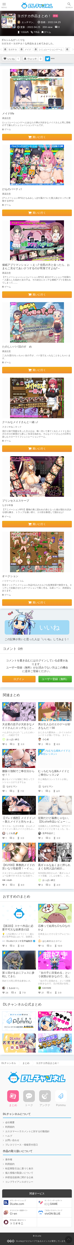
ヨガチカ (12, 49)
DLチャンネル (37, 5)
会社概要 (10, 1122)
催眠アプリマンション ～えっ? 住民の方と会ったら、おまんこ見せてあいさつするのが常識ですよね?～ (36, 266)
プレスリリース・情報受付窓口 (21, 1144)
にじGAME (53, 1202)
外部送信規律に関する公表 (19, 1177)
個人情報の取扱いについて (19, 1172)
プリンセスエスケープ (15, 500)
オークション (10, 576)
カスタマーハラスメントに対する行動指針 (27, 1131)
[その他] (52, 58)
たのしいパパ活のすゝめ (17, 346)
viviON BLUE (53, 1212)
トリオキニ (18, 1222)
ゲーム (47, 32)
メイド (28, 49)
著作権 (8, 1159)
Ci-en (19, 1212)
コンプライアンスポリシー (19, 1181)
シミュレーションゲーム (51, 49)
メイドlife (8, 113)
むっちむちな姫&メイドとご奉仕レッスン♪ (54, 772)
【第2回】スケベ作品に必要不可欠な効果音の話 (17, 927)
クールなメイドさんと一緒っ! (20, 422)
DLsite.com (18, 1202)
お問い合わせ (12, 1140)
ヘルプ (8, 1135)
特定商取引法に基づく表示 (19, 1168)
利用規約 (10, 1126)
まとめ (25, 1063)
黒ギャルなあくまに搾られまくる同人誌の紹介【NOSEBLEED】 (54, 868)
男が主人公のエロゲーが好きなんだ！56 (54, 726)
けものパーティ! (12, 189)
